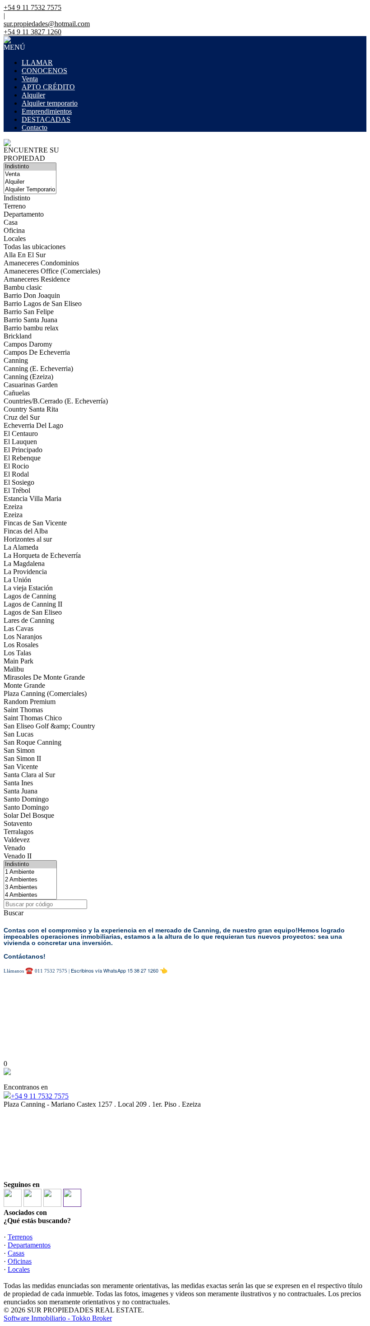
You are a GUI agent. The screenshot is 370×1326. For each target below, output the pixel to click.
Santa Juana (20, 791)
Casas (16, 1253)
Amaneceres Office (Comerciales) (52, 271)
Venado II (18, 856)
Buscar (13, 913)
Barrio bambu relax (31, 328)
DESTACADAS (46, 119)
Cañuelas (17, 393)
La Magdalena (24, 563)
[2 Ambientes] (30, 880)
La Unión (17, 580)
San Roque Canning (32, 742)
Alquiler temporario (50, 103)
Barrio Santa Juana (30, 320)
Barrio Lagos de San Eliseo (43, 303)
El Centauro (21, 433)
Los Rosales (21, 645)
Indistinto (17, 198)
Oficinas (20, 1261)
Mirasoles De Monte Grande (44, 677)
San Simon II (22, 758)
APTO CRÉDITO (48, 87)
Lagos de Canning (30, 596)
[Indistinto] (30, 167)
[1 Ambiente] (30, 872)
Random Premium (30, 701)
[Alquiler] (30, 182)
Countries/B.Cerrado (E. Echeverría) (56, 401)
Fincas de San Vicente (35, 523)
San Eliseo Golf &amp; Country (49, 726)
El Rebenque (22, 458)
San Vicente (21, 766)
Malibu (14, 669)
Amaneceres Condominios (41, 263)
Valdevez (17, 840)
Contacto (34, 127)
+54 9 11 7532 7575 (40, 1096)
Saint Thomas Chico (33, 718)
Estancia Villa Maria (32, 498)
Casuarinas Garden (31, 385)
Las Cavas (18, 628)
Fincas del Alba (26, 531)
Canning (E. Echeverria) (38, 368)
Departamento (24, 214)
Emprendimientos (47, 111)
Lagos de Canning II (33, 604)
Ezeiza (13, 506)
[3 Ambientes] (30, 887)
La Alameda (21, 547)
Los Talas (17, 653)
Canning (16, 360)
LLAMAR (37, 62)
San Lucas (18, 734)
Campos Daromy (28, 344)
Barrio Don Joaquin (32, 295)
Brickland (18, 336)
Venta (30, 79)
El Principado (23, 450)
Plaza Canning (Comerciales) (45, 693)
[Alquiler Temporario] (30, 190)
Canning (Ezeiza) (28, 376)
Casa (11, 222)
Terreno (15, 206)
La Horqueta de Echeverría (42, 555)
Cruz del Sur (22, 417)
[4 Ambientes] (30, 895)
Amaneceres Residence (37, 279)
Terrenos (20, 1237)
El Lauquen (20, 441)
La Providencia (25, 571)
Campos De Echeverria (37, 352)
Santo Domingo (26, 799)
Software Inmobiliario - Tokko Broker (58, 1318)
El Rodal (16, 474)
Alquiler (33, 95)
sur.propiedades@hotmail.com (47, 24)
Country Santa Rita (31, 409)
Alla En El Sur (25, 255)
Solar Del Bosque (29, 815)
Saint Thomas (23, 710)
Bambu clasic (23, 287)
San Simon (19, 750)
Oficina (14, 230)
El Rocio (16, 466)
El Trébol (17, 490)
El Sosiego (19, 482)
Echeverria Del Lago (33, 425)
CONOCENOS (44, 70)
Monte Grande (24, 685)
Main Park (18, 661)
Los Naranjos (23, 636)
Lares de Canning (29, 620)
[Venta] (30, 174)
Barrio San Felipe (29, 311)
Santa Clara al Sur (29, 775)
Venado (14, 848)
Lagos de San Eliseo (33, 612)
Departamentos (29, 1245)
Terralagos (18, 831)
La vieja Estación (28, 588)
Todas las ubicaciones (34, 246)
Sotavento (18, 823)
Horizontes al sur (28, 539)
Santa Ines (18, 783)
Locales (15, 238)
